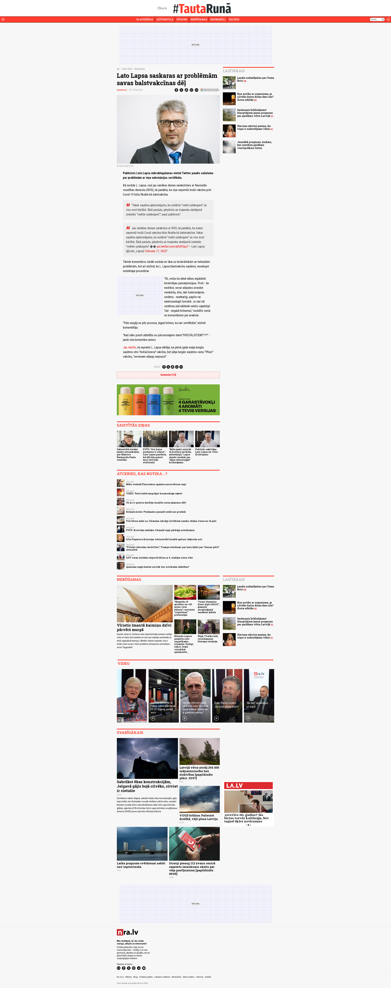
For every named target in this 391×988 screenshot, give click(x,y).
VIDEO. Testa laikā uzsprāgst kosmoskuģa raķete (154, 493)
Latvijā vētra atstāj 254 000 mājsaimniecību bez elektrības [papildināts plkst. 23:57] (199, 773)
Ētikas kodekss (189, 977)
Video (124, 663)
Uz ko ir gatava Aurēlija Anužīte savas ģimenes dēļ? (156, 502)
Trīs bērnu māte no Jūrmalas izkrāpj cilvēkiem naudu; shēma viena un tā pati (171, 521)
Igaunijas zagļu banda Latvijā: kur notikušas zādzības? (157, 566)
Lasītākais (234, 70)
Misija (135, 977)
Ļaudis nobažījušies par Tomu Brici (255, 79)
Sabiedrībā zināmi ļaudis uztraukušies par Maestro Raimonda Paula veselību (128, 454)
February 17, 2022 (156, 251)
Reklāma (128, 977)
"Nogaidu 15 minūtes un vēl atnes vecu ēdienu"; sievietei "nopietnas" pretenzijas (184, 608)
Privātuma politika (146, 977)
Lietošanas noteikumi (162, 977)
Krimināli (218, 19)
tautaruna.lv (122, 90)
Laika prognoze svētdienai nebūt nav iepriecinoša (141, 865)
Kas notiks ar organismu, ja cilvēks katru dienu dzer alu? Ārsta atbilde (255, 96)
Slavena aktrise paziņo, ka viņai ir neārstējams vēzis (254, 127)
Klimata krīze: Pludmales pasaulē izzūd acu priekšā (156, 511)
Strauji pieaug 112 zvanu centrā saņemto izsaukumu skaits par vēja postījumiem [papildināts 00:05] (192, 868)
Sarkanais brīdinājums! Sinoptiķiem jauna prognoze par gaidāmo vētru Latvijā (255, 112)
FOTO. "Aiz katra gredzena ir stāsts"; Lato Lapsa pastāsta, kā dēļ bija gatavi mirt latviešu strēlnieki (154, 456)
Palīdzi (234, 19)
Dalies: (157, 367)
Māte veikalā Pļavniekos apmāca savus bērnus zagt (156, 484)
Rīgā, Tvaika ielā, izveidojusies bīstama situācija (208, 639)
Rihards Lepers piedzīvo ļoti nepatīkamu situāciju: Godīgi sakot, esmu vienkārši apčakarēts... (183, 644)
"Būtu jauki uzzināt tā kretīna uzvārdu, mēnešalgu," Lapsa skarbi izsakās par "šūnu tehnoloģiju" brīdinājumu (180, 456)
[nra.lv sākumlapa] (162, 8)
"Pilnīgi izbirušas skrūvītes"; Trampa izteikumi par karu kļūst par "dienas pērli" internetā (172, 548)
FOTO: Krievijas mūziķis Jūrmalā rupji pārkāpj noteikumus (160, 530)
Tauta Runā (127, 68)
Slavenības (144, 19)
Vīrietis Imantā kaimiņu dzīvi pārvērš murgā (144, 627)
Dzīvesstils (164, 19)
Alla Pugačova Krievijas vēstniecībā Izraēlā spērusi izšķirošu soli (164, 539)
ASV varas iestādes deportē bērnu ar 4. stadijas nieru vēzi (159, 557)
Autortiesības (176, 977)
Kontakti (208, 977)
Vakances (200, 977)
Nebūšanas (199, 19)
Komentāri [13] (168, 374)
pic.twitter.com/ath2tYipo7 (172, 246)
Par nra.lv (120, 977)
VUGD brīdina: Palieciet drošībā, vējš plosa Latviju (198, 817)
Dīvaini (182, 19)
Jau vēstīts (129, 347)
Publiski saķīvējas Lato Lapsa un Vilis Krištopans (206, 452)
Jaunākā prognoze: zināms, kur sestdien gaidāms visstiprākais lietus (254, 144)
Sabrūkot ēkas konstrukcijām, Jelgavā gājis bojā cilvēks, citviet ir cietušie (147, 786)
